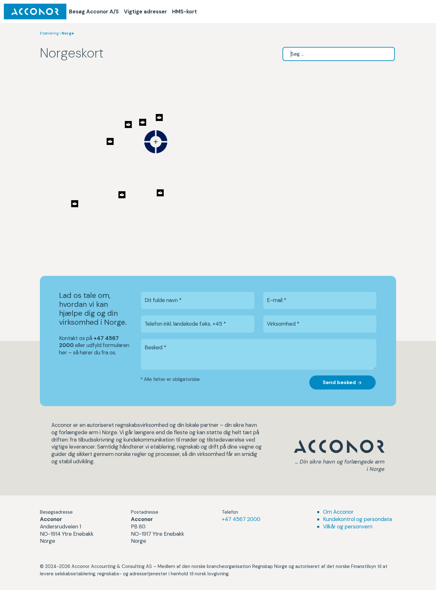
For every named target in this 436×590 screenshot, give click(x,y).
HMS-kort (184, 11)
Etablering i (57, 33)
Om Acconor (338, 511)
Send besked (340, 382)
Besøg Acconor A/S (94, 11)
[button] (155, 141)
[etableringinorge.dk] (35, 11)
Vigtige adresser (145, 11)
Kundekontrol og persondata (357, 519)
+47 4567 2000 (241, 519)
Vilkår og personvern (347, 526)
